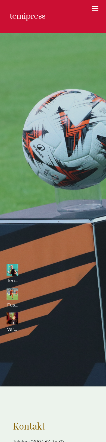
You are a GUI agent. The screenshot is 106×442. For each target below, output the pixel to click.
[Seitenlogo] (29, 26)
